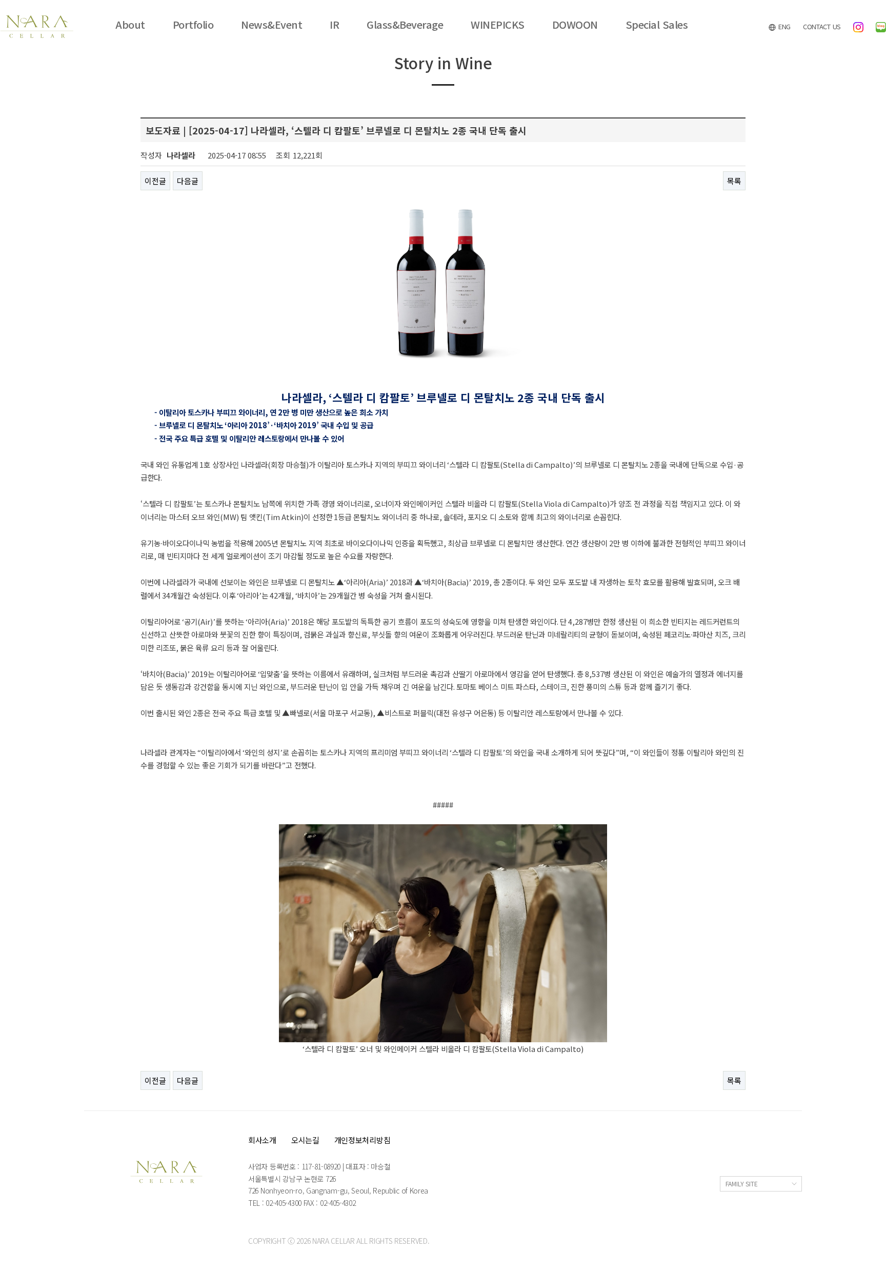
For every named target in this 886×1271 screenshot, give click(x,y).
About (130, 24)
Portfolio (193, 24)
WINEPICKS (498, 24)
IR (334, 24)
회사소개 (262, 1140)
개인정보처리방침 (362, 1140)
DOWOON (575, 24)
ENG (783, 26)
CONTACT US (822, 26)
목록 (734, 180)
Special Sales (657, 24)
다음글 (187, 180)
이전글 (155, 180)
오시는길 (305, 1140)
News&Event (271, 24)
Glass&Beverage (405, 24)
